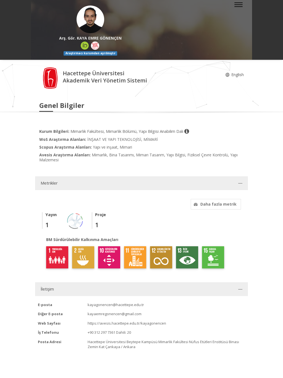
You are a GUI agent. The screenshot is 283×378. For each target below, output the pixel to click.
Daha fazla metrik (218, 204)
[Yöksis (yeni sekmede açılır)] (95, 46)
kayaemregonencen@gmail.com (115, 313)
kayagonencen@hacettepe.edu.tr (116, 304)
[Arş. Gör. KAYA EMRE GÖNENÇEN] (90, 19)
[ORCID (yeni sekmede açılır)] (85, 46)
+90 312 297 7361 (101, 332)
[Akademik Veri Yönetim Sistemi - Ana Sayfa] (51, 77)
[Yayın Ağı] (75, 220)
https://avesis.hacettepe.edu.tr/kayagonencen (127, 323)
